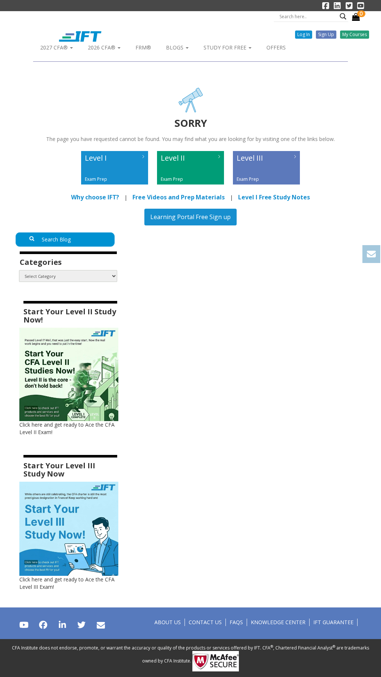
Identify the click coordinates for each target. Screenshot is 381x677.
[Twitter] (81, 624)
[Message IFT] (100, 624)
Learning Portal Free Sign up (190, 217)
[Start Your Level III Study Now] (68, 528)
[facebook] (43, 624)
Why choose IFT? (95, 197)
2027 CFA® (54, 47)
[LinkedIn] (62, 624)
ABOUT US (167, 622)
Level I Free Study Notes (274, 197)
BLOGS (175, 47)
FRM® (143, 47)
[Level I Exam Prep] (115, 186)
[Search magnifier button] (343, 16)
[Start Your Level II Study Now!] (68, 374)
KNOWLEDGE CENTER (278, 622)
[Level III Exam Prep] (266, 186)
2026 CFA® (102, 47)
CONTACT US (205, 622)
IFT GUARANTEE (333, 622)
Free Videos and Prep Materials (178, 197)
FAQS (236, 622)
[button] (303, 34)
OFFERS (276, 47)
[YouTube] (24, 624)
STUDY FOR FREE (226, 47)
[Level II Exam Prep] (191, 186)
